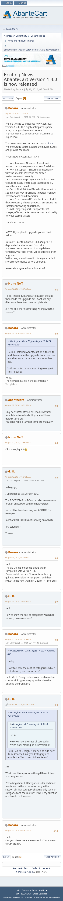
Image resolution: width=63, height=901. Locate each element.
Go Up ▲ (43, 890)
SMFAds (6, 897)
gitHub (50, 143)
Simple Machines (40, 894)
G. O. (11, 471)
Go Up (6, 857)
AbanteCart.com (25, 872)
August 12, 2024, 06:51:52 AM (18, 289)
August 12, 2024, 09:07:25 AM (18, 333)
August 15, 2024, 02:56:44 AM (18, 639)
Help (18, 890)
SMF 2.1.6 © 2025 (23, 894)
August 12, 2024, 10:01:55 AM (18, 405)
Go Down (8, 98)
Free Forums (18, 897)
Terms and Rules (29, 890)
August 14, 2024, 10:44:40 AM (18, 601)
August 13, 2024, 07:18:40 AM (18, 557)
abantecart (16, 400)
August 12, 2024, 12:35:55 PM (18, 442)
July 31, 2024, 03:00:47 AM (16, 113)
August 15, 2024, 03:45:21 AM (21, 704)
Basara (13, 108)
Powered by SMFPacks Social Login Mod (42, 897)
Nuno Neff (15, 283)
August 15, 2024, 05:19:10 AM (18, 830)
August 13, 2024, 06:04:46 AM (18, 476)
